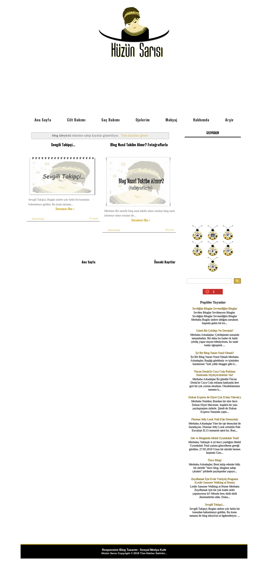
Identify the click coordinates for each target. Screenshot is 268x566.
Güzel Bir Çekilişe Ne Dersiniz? (214, 330)
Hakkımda (201, 119)
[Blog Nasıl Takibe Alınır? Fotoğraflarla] (138, 206)
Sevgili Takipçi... (63, 144)
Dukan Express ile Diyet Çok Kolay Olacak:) (214, 397)
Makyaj (171, 119)
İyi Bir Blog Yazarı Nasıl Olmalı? (214, 352)
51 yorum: (93, 218)
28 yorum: (169, 230)
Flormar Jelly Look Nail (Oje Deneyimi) (214, 419)
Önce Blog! (214, 460)
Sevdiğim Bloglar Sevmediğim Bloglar (214, 308)
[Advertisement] (134, 88)
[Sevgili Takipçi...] (62, 195)
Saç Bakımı (110, 119)
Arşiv (229, 119)
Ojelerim (143, 119)
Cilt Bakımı (76, 119)
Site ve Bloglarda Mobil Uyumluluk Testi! (214, 438)
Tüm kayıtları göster (134, 135)
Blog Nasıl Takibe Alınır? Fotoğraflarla (139, 144)
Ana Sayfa (42, 119)
